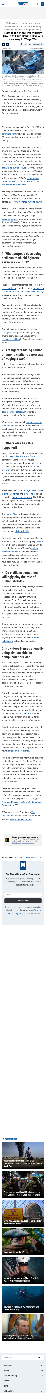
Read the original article (20, 819)
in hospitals (29, 494)
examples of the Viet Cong (22, 456)
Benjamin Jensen (10, 219)
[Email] (29, 44)
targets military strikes (18, 751)
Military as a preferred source (23, 843)
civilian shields (22, 531)
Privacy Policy (17, 913)
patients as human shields (14, 168)
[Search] (36, 4)
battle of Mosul (13, 514)
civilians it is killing (11, 339)
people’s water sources (12, 412)
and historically (9, 288)
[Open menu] (3, 4)
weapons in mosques (22, 497)
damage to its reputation (13, 332)
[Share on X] (25, 44)
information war (25, 713)
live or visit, (37, 291)
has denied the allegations (14, 184)
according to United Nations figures (25, 202)
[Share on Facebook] (21, 44)
